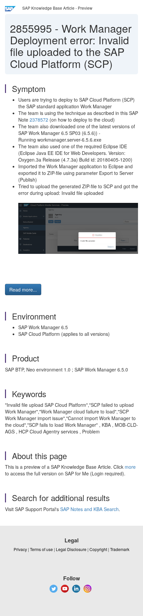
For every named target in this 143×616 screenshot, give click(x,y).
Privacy (20, 549)
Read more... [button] (23, 289)
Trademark (119, 549)
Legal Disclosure (71, 549)
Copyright (98, 549)
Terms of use (41, 549)
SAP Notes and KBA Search (89, 509)
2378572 (39, 119)
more (130, 466)
